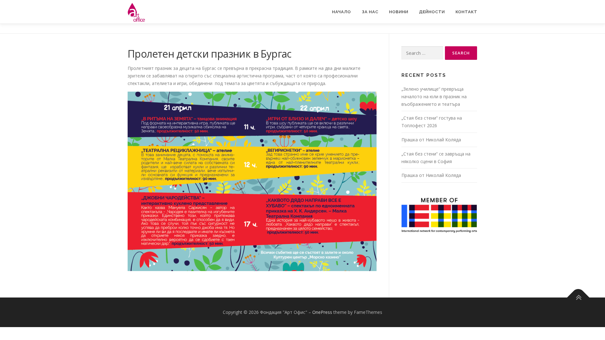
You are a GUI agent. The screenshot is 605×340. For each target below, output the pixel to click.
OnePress (322, 312)
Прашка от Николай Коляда (431, 140)
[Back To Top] (578, 297)
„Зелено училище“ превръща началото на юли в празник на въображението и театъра (434, 96)
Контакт (466, 11)
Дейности (432, 11)
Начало (341, 11)
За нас (370, 11)
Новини (398, 11)
